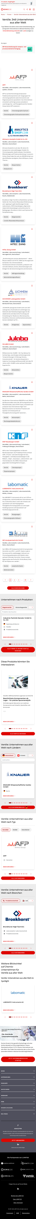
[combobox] (18, 611)
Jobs (2, 1101)
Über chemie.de (18, 1203)
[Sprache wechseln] (30, 9)
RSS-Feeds (4, 1114)
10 (26, 644)
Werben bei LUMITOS (17, 1196)
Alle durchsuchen (18, 588)
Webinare (4, 1095)
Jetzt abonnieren (18, 1140)
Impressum (9, 1213)
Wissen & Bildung (7, 1107)
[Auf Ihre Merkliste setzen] (32, 70)
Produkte (4, 1083)
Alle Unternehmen (18, 878)
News (3, 1071)
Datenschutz (26, 1213)
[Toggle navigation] (34, 9)
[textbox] (18, 612)
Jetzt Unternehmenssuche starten (18, 1059)
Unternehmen (5, 1077)
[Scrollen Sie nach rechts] (32, 607)
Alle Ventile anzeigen (18, 734)
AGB (17, 1213)
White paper (5, 1089)
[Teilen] (27, 9)
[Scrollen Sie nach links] (29, 607)
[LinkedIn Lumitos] (18, 1189)
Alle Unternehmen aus (17, 807)
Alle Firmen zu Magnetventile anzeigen (18, 650)
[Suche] (24, 9)
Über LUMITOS (17, 1199)
